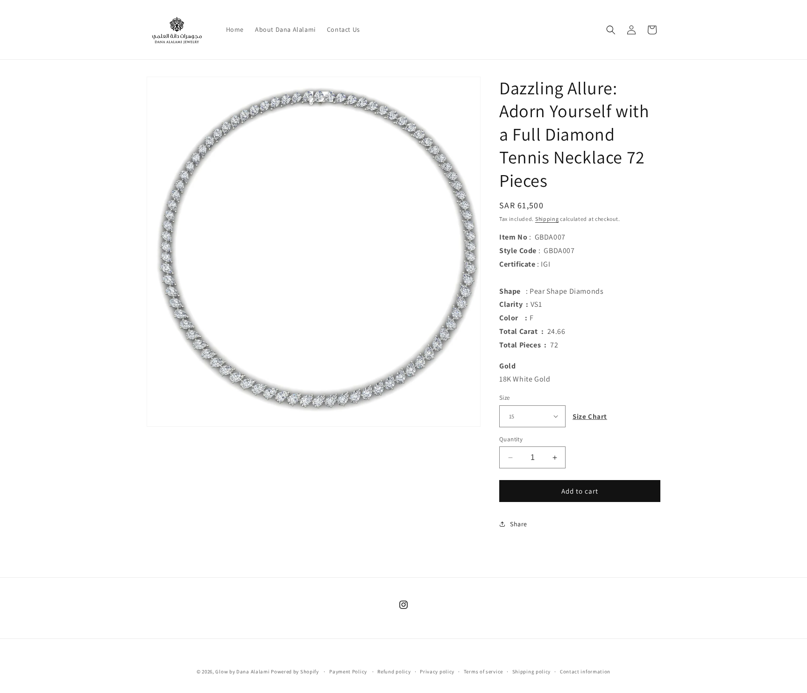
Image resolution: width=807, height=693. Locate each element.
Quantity (511, 439)
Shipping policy (531, 671)
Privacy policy (437, 671)
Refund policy (394, 671)
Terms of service (483, 671)
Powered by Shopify (295, 671)
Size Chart (590, 416)
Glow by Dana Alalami (242, 671)
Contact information (585, 671)
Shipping (547, 218)
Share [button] (518, 524)
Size (504, 398)
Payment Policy (348, 671)
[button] (611, 30)
